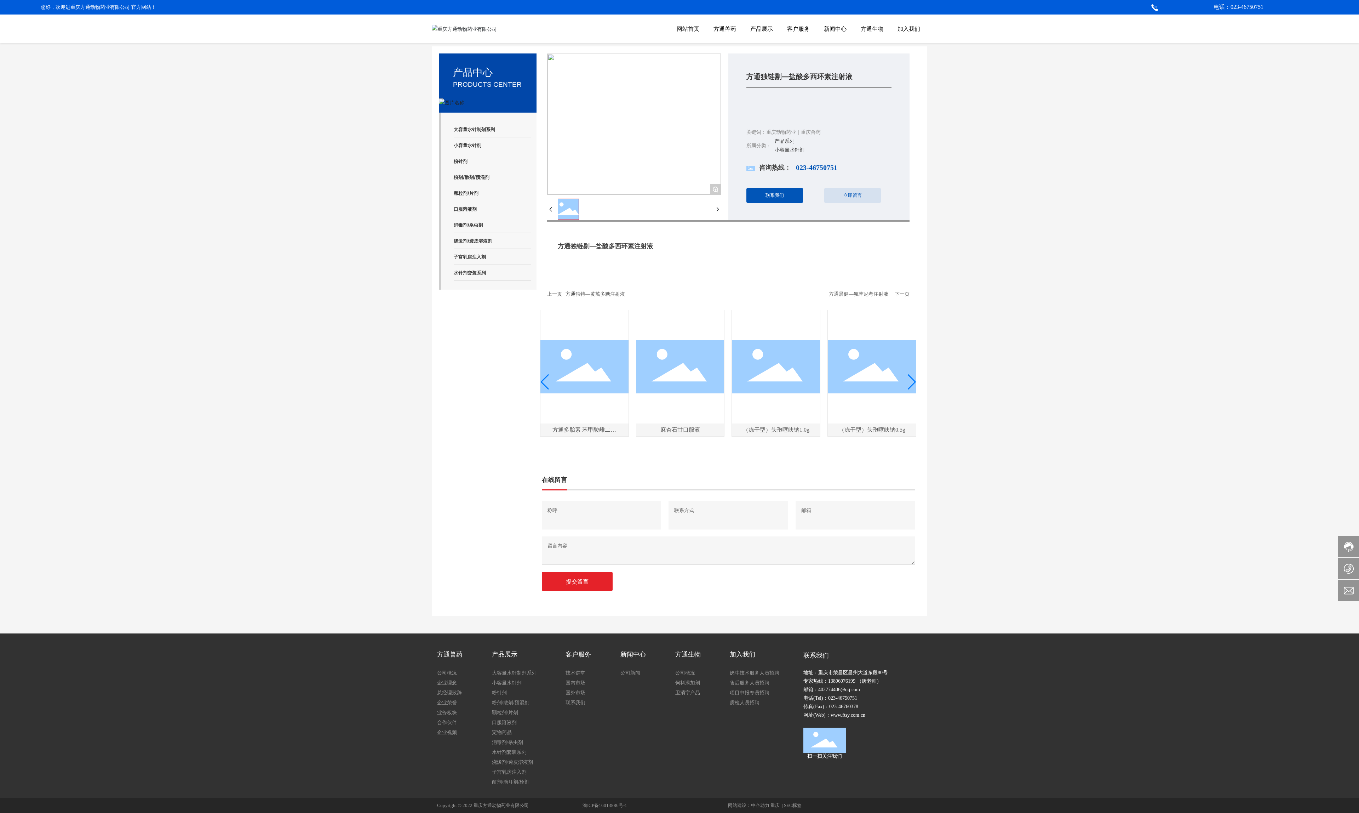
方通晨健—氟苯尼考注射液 (858, 294)
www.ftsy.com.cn (848, 715)
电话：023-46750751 (1238, 7)
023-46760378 (843, 706)
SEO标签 (793, 805)
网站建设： (739, 805)
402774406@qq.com (839, 689)
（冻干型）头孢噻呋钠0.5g (872, 430)
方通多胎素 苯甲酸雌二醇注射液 (584, 432)
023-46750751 (816, 167)
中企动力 (760, 805)
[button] (545, 382)
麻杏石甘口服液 (680, 430)
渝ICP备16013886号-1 (605, 805)
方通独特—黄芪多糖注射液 (595, 294)
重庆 (775, 805)
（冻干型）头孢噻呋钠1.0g (776, 430)
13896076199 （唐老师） (855, 681)
